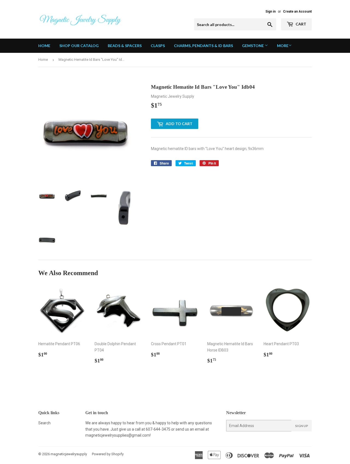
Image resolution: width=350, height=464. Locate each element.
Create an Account (297, 11)
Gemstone (253, 45)
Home (44, 45)
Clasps (158, 45)
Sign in (271, 11)
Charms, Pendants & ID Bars (203, 45)
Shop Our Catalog (79, 45)
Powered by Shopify (108, 454)
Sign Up (301, 426)
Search (44, 423)
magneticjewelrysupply (69, 454)
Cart (300, 24)
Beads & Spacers (125, 45)
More (282, 45)
